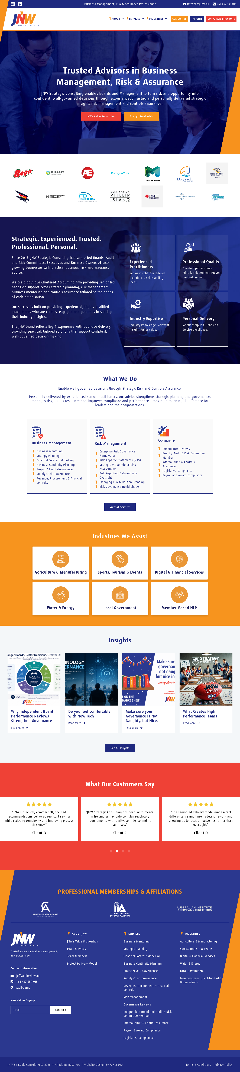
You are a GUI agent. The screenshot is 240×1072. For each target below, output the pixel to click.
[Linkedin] (13, 4)
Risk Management (135, 997)
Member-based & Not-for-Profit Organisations (200, 980)
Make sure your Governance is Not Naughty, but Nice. (142, 716)
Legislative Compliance (139, 1038)
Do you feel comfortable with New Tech (89, 713)
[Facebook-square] (20, 4)
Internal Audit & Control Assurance (146, 1023)
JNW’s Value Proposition (82, 941)
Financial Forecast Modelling (142, 956)
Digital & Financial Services (197, 956)
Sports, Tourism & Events (196, 949)
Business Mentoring (137, 941)
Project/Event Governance (141, 971)
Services (134, 18)
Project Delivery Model (82, 963)
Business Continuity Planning (143, 963)
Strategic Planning (135, 949)
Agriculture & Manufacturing (198, 941)
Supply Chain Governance (140, 978)
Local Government (192, 971)
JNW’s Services (76, 949)
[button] (111, 851)
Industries (156, 18)
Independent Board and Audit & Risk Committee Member (148, 1013)
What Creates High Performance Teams (200, 713)
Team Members (77, 956)
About (116, 18)
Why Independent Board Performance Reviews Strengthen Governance (32, 716)
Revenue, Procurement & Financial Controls (146, 987)
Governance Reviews (137, 1004)
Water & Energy (190, 963)
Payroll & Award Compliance (142, 1030)
